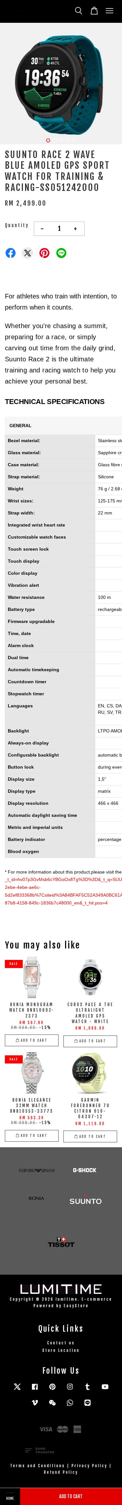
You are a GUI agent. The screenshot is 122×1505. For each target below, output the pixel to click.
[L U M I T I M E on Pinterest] (52, 1389)
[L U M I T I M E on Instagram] (70, 1389)
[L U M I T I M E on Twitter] (17, 1389)
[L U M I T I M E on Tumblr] (87, 1389)
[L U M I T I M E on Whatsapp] (70, 1405)
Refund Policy (61, 1472)
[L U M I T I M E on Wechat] (52, 1405)
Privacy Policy (89, 1465)
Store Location (61, 1350)
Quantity (17, 225)
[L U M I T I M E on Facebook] (34, 1389)
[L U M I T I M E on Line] (87, 1405)
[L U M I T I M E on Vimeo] (34, 1405)
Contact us (61, 1342)
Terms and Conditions (37, 1465)
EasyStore (76, 1305)
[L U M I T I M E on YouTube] (105, 1389)
